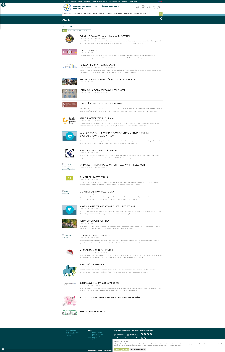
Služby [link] (109, 14)
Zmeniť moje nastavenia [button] (138, 349)
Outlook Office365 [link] (137, 9)
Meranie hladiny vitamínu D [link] (95, 235)
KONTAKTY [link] (128, 14)
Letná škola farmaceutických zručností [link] (102, 90)
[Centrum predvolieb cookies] (3, 349)
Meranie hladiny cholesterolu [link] (97, 192)
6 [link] (121, 321)
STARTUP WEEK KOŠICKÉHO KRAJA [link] (97, 118)
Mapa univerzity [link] (133, 1)
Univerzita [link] (68, 14)
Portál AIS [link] (154, 9)
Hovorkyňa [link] (94, 337)
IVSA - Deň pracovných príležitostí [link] (99, 150)
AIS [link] (64, 1)
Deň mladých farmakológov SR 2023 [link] (99, 283)
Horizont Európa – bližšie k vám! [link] (97, 65)
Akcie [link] (64, 26)
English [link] (161, 1)
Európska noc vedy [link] (90, 50)
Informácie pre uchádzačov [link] (99, 1)
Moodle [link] (80, 1)
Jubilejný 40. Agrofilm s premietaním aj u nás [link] (105, 36)
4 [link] (114, 321)
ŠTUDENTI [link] (87, 14)
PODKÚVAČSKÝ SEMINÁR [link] (92, 264)
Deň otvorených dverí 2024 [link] (94, 221)
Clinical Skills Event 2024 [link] (94, 177)
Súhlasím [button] (117, 349)
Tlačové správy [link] (96, 336)
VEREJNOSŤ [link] (118, 14)
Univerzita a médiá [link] (97, 332)
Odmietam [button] (125, 349)
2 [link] (107, 321)
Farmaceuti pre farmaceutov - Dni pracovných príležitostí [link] (112, 165)
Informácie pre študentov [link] (114, 1)
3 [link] (110, 321)
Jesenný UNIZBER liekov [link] (92, 311)
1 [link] (103, 321)
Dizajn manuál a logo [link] (97, 334)
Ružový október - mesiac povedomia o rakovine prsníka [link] (110, 297)
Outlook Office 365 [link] (71, 1)
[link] (3, 5)
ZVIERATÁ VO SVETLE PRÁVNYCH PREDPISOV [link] (101, 103)
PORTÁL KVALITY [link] (140, 14)
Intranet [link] (159, 8)
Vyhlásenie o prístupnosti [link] (98, 339)
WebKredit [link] (87, 1)
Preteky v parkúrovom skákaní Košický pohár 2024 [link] (107, 79)
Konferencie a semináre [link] (75, 30)
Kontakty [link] (124, 1)
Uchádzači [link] (78, 14)
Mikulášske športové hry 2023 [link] (96, 250)
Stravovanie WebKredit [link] (143, 9)
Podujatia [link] (87, 30)
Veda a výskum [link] (98, 14)
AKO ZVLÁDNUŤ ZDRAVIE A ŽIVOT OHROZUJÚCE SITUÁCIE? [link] (108, 206)
